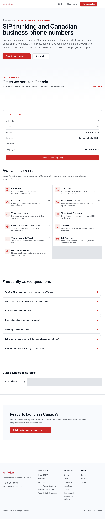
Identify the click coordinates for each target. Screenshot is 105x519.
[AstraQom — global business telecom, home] (8, 4)
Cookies (84, 479)
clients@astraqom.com (12, 486)
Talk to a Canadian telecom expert (28, 430)
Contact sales (88, 4)
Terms (84, 482)
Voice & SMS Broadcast (47, 493)
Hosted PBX (43, 475)
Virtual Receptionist (46, 489)
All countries (10, 20)
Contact (67, 489)
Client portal (72, 4)
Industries (68, 486)
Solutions (67, 479)
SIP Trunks (42, 482)
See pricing (41, 56)
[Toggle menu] (100, 4)
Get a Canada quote (15, 56)
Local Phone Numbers (47, 486)
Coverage (68, 482)
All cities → (97, 86)
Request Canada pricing (52, 158)
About (66, 475)
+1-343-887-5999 (10, 483)
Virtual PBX (42, 479)
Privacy (84, 475)
